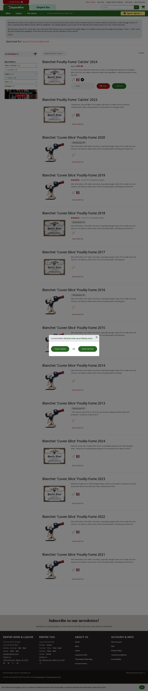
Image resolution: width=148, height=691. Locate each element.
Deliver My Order (88, 349)
